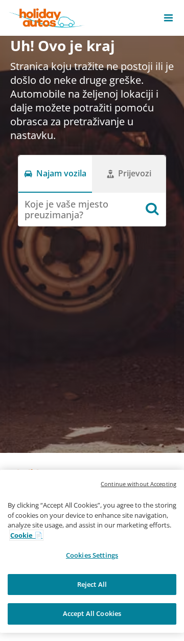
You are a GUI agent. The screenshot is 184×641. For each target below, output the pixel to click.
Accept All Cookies (92, 613)
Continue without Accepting (138, 484)
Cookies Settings (92, 555)
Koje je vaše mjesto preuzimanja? (66, 209)
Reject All (92, 584)
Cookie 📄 (26, 535)
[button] (168, 18)
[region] (92, 551)
